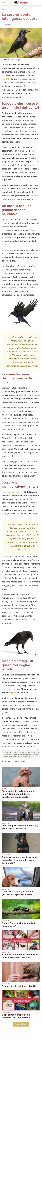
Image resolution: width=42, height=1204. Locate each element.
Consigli (5, 823)
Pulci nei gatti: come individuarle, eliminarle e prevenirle (20, 827)
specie (14, 693)
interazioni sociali (15, 492)
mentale (6, 79)
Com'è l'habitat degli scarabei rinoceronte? (18, 924)
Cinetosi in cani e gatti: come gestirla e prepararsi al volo (17, 893)
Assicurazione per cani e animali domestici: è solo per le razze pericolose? (19, 860)
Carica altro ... (21, 1024)
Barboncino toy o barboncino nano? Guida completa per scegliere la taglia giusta (18, 794)
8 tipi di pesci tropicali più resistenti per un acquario (16, 1016)
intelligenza (10, 288)
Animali (4, 9)
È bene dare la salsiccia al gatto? (20, 986)
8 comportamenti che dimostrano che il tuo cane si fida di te (20, 956)
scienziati (35, 196)
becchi (23, 395)
